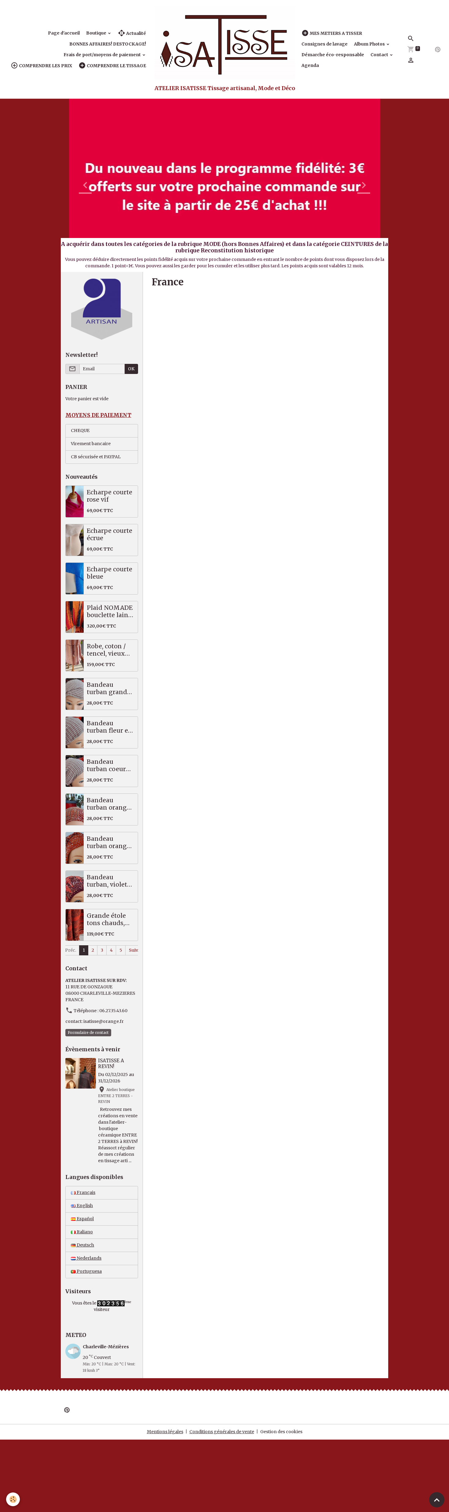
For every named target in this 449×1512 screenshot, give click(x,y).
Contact (380, 54)
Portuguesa (89, 1271)
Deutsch (85, 1245)
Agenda (310, 65)
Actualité (135, 33)
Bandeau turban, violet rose (107, 881)
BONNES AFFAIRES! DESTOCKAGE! (107, 44)
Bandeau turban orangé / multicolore (110, 842)
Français (85, 1192)
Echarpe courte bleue (109, 573)
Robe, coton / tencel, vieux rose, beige (106, 650)
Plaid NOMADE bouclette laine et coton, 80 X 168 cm (110, 611)
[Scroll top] (436, 1499)
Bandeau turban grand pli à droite (107, 688)
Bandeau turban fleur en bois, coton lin (109, 727)
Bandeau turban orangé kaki (108, 804)
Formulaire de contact (88, 1032)
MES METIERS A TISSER (335, 33)
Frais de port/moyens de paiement (103, 54)
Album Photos (370, 44)
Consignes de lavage (324, 44)
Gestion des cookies (281, 1431)
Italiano (84, 1232)
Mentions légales (165, 1431)
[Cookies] (13, 1499)
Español (85, 1218)
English (84, 1205)
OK (131, 369)
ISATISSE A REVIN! (111, 1063)
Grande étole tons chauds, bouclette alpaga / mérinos (106, 919)
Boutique (96, 33)
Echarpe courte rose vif (109, 496)
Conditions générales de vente (221, 1431)
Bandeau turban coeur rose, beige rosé (110, 765)
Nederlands (88, 1258)
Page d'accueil (64, 33)
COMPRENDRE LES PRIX (45, 65)
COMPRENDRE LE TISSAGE (116, 65)
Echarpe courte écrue (109, 534)
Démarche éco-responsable (332, 54)
